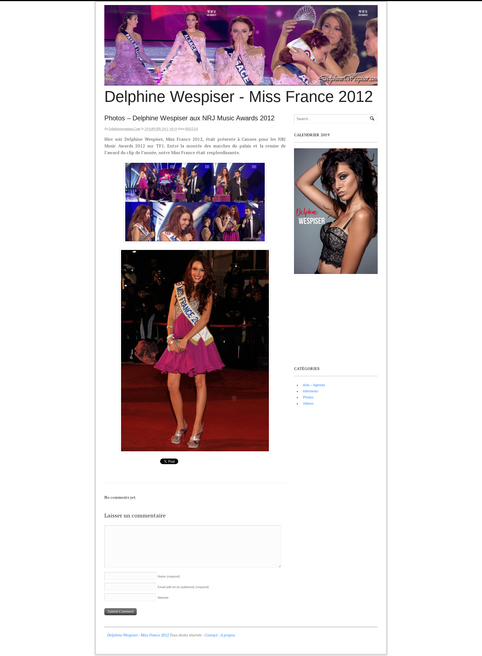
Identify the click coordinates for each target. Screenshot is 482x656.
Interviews (310, 391)
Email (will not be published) (183, 587)
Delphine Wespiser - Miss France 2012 (238, 96)
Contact (211, 635)
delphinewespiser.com (124, 129)
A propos (227, 635)
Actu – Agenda (314, 385)
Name (169, 576)
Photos (191, 129)
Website (163, 597)
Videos (308, 403)
